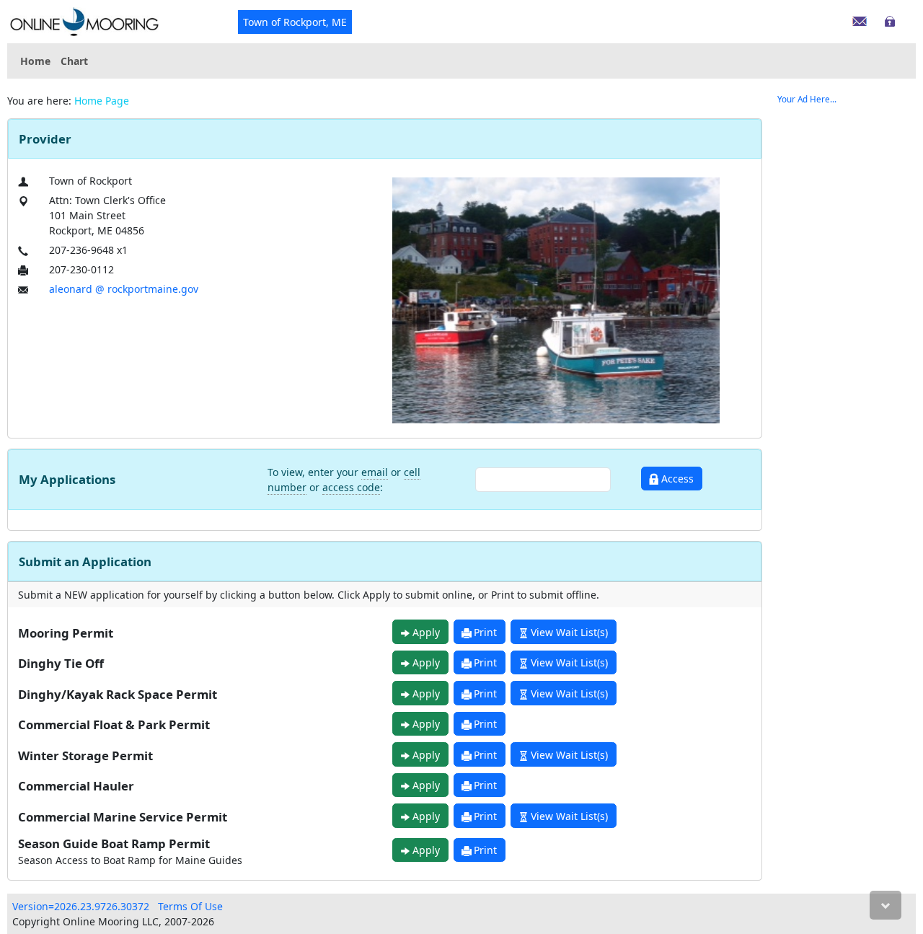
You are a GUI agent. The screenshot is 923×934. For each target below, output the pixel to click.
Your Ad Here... (806, 99)
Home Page (101, 100)
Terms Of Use (190, 906)
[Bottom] (885, 905)
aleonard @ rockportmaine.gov (123, 289)
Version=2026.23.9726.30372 (80, 906)
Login (891, 18)
